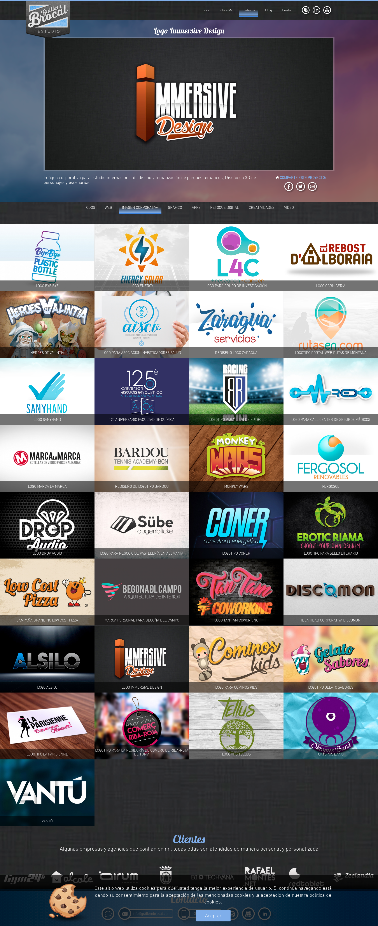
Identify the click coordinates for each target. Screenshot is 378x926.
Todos (89, 207)
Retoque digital (224, 207)
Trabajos (248, 10)
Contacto (288, 10)
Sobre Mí (225, 10)
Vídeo (289, 207)
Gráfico (175, 207)
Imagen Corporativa (140, 207)
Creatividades (261, 207)
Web (108, 207)
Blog (268, 10)
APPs (196, 207)
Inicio (205, 10)
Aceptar (213, 915)
